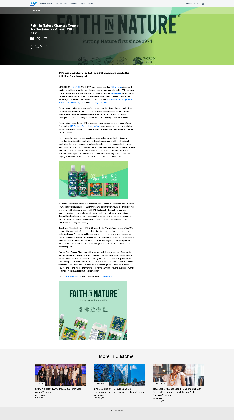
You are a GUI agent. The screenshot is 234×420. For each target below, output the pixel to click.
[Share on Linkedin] (45, 39)
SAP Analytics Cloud (98, 103)
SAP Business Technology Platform (85, 126)
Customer (35, 10)
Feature (40, 384)
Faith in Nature (116, 87)
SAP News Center (73, 276)
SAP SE (76, 87)
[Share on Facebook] (32, 39)
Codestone (116, 93)
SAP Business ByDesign (117, 100)
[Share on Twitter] (39, 39)
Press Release (35, 46)
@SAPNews (108, 276)
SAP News (46, 46)
